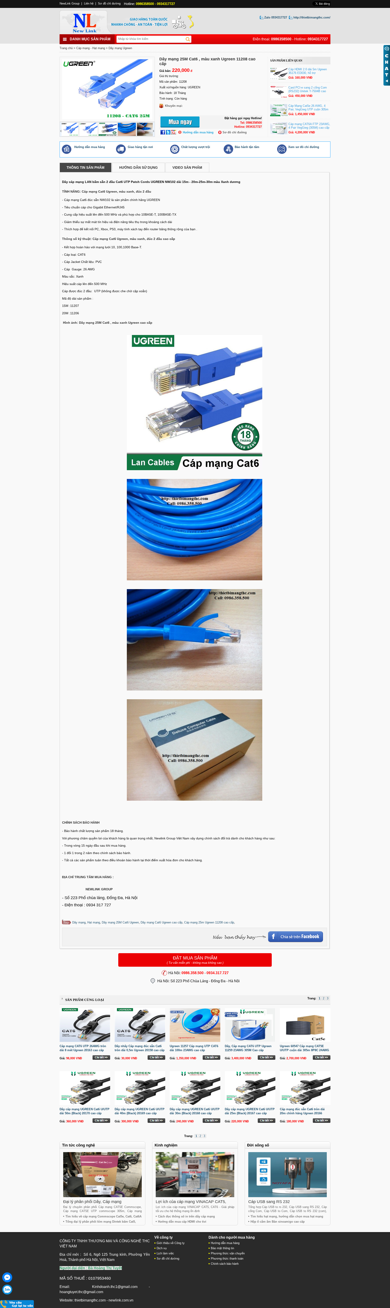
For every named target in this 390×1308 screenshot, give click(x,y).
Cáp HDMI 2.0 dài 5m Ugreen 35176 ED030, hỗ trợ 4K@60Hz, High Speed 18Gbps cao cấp (309, 75)
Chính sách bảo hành (225, 1263)
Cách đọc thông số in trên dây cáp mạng (186, 1216)
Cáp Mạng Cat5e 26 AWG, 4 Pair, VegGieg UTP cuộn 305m (308, 107)
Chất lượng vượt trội (195, 147)
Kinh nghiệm (166, 1145)
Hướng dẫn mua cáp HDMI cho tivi (182, 1221)
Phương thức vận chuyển (228, 1253)
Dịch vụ (162, 1248)
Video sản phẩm (187, 167)
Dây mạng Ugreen (120, 48)
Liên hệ (88, 3)
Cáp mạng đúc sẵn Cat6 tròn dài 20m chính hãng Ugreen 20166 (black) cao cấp (302, 1113)
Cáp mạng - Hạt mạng (90, 48)
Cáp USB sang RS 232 (269, 1201)
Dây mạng (79, 922)
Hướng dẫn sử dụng (138, 167)
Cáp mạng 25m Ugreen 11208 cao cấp (209, 922)
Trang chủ (66, 48)
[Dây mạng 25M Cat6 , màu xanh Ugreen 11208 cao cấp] (107, 89)
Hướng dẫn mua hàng (198, 132)
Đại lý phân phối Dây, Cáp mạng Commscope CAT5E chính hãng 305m (97, 1204)
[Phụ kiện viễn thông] (89, 21)
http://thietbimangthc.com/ (311, 17)
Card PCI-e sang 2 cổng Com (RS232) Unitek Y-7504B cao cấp (307, 91)
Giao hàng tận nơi (140, 147)
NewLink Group (69, 3)
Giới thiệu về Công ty (171, 1243)
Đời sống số (258, 1145)
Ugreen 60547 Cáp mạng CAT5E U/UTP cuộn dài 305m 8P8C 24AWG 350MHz (304, 1050)
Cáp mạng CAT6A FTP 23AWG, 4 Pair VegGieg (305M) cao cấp (309, 125)
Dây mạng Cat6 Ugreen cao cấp (161, 922)
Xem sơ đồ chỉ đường (303, 147)
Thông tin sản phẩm (85, 167)
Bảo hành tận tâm (247, 147)
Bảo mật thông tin (222, 1248)
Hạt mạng (93, 922)
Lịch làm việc (165, 1253)
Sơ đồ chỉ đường (235, 132)
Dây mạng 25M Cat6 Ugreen (120, 922)
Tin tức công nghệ (78, 1145)
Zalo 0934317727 (275, 17)
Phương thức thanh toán (227, 1258)
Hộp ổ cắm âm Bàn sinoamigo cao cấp (278, 1221)
